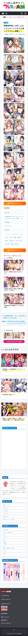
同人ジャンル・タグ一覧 (8, 519)
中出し (7, 237)
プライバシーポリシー (6, 623)
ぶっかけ (5, 537)
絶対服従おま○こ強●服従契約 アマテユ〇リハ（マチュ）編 (14, 370)
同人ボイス (5, 516)
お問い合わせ (4, 620)
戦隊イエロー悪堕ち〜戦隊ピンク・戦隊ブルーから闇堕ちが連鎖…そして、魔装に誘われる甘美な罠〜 (14, 419)
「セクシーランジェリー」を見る (14, 341)
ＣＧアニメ (5, 513)
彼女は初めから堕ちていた (9, 394)
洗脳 (12, 244)
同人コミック (6, 505)
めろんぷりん (8, 226)
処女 (11, 237)
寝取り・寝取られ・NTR (11, 240)
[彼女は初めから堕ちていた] (14, 379)
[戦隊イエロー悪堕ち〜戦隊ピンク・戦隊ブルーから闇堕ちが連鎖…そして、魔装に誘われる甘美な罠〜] (14, 403)
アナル (4, 534)
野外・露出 (5, 529)
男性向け (17, 244)
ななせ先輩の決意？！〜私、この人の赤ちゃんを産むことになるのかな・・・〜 (14, 317)
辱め (4, 540)
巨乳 (20, 240)
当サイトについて (5, 617)
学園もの (19, 237)
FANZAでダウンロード (16, 203)
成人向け (7, 244)
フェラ (21, 234)
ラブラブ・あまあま (7, 532)
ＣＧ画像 (6, 22)
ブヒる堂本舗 (18, 633)
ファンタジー (14, 234)
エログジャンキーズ (5, 599)
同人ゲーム (5, 507)
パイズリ (7, 234)
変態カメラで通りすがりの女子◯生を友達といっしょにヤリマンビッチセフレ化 (13, 322)
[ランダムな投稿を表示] (25, 13)
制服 (14, 237)
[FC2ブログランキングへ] (4, 609)
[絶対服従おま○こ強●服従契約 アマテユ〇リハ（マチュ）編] (14, 354)
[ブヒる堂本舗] (3, 13)
